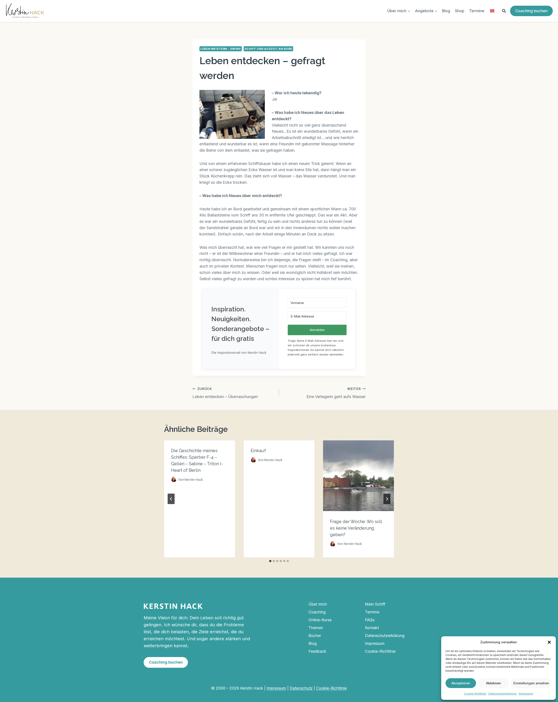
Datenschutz (301, 688)
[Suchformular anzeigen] (504, 11)
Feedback (317, 651)
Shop (459, 11)
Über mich (317, 604)
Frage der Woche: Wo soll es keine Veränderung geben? (356, 528)
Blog (446, 11)
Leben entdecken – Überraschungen (225, 393)
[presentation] (358, 475)
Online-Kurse (320, 620)
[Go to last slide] (171, 499)
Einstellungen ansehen (531, 683)
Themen (315, 627)
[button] (549, 642)
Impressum (526, 693)
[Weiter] (386, 499)
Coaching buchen (531, 11)
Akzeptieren (460, 683)
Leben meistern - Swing (220, 48)
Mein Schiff (375, 604)
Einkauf (258, 450)
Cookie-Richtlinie (475, 693)
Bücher (314, 635)
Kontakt (372, 627)
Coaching (317, 612)
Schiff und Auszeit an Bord (268, 48)
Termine (476, 11)
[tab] (270, 561)
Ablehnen (493, 683)
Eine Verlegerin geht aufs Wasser (336, 393)
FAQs (369, 620)
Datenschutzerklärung (502, 693)
